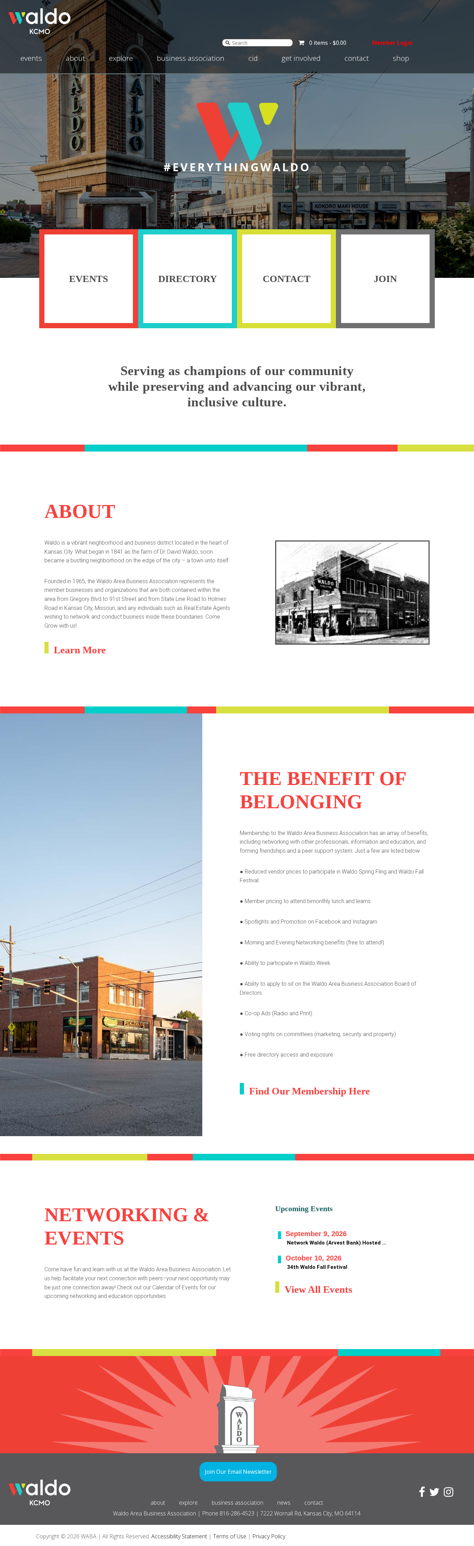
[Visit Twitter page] (433, 1494)
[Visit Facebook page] (420, 1494)
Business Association (191, 58)
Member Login (392, 43)
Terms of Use (229, 1536)
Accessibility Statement (179, 1536)
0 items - (327, 43)
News (283, 1502)
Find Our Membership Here (309, 1091)
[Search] (228, 42)
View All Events (318, 1289)
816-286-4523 (237, 1513)
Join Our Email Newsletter (238, 1471)
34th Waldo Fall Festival (317, 1267)
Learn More (80, 649)
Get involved (301, 58)
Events (31, 58)
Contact (357, 58)
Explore (121, 58)
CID (253, 58)
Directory (187, 278)
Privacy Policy (268, 1536)
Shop (401, 58)
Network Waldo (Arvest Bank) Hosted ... (336, 1243)
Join (385, 278)
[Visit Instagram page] (447, 1494)
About (75, 58)
